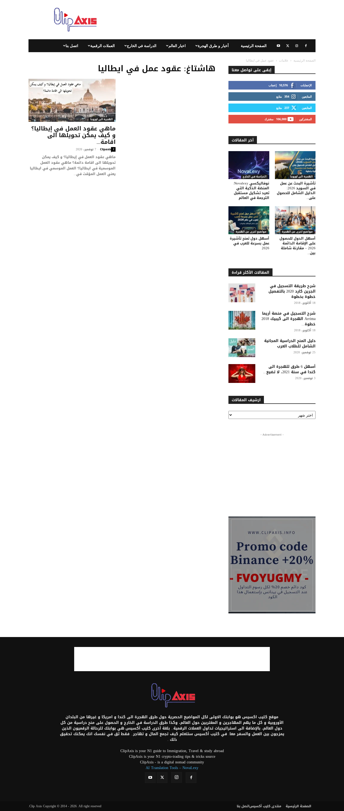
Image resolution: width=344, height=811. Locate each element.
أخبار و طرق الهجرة (213, 45)
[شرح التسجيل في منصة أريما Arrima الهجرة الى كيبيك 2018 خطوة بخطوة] (241, 320)
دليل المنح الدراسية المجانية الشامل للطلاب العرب (290, 343)
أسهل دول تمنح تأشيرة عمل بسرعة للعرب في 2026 (249, 243)
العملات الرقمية (102, 45)
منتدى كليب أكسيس (265, 806)
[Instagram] (297, 45)
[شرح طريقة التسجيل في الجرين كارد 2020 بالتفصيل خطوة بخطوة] (241, 292)
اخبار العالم (177, 45)
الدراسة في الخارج (141, 45)
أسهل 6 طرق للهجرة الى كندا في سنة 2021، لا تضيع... (289, 369)
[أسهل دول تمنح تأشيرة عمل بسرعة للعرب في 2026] (248, 220)
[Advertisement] (218, 20)
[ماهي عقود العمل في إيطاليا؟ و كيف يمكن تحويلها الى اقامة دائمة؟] (72, 100)
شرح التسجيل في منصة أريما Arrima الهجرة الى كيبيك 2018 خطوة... (288, 319)
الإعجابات (306, 85)
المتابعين (307, 96)
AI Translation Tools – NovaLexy (172, 767)
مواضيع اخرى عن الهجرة (251, 232)
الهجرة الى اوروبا (101, 119)
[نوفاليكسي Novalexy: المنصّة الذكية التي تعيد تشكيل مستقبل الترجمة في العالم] (248, 165)
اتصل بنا (72, 45)
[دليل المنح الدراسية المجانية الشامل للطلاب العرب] (241, 347)
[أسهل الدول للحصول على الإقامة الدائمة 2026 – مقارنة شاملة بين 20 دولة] (295, 220)
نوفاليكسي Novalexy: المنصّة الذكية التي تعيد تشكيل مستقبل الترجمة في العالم (251, 190)
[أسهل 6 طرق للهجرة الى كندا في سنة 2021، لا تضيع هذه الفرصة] (241, 373)
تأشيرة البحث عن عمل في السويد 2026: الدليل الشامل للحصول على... (296, 190)
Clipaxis (105, 149)
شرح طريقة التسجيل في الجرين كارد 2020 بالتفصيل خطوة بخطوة (292, 291)
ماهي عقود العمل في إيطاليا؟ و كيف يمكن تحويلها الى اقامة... (73, 135)
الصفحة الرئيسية (254, 45)
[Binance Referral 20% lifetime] (272, 565)
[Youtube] (278, 45)
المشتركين (305, 119)
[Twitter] (288, 45)
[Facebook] (306, 45)
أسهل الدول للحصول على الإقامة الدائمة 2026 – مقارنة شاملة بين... (298, 245)
